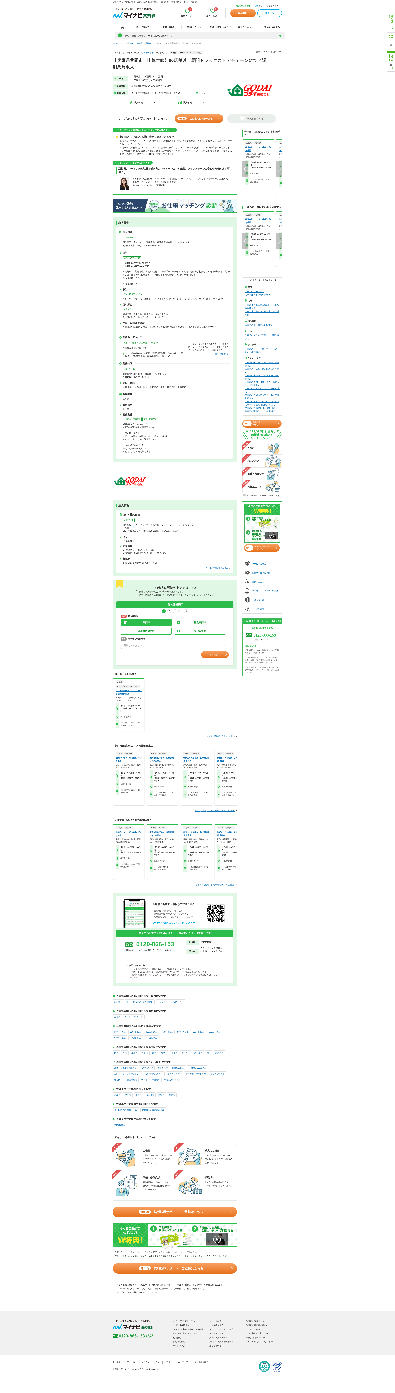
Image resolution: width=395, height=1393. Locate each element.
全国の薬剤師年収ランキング (259, 1333)
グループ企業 (182, 1362)
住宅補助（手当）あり (133, 294)
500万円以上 (183, 1032)
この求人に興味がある (196, 118)
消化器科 (198, 1053)
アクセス (201, 93)
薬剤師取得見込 (146, 631)
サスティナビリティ (150, 1362)
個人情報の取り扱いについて (186, 1333)
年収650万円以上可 (132, 258)
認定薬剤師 (200, 622)
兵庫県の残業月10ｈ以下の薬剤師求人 (262, 390)
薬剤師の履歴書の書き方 (257, 1325)
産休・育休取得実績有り (125, 1068)
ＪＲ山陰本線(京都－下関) (126, 1110)
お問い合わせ (179, 1341)
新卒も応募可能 (150, 419)
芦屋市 (117, 1095)
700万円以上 (135, 1038)
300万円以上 (120, 1032)
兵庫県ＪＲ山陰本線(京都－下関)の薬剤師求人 (262, 306)
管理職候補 (132, 1080)
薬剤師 (146, 622)
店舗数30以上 (178, 1068)
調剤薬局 (118, 1002)
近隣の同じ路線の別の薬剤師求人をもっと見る (215, 885)
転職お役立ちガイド (220, 27)
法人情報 (187, 102)
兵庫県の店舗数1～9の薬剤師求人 (261, 408)
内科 (116, 1053)
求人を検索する (272, 27)
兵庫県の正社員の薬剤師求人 (259, 325)
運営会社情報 (215, 1346)
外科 (125, 1053)
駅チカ (144, 1080)
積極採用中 (128, 237)
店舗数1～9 (128, 520)
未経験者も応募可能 (132, 419)
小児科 (174, 1053)
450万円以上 (167, 1032)
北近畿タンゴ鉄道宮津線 (153, 1110)
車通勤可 (154, 343)
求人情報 (138, 102)
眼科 (154, 1053)
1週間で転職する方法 (255, 1337)
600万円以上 (214, 1032)
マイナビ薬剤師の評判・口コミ (260, 1341)
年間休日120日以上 (197, 1068)
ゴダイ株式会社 (147, 52)
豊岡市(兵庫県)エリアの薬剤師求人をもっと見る (215, 811)
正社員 (117, 1017)
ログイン (269, 13)
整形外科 (186, 1053)
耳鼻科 (145, 1053)
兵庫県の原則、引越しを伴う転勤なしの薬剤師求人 (262, 383)
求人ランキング (246, 27)
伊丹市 (128, 1095)
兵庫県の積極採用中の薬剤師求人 (261, 411)
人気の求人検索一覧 (218, 1337)
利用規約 (177, 1337)
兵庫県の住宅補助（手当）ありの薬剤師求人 (262, 396)
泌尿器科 (219, 1053)
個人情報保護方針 (202, 1362)
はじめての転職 (253, 1329)
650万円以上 (120, 1038)
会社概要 (117, 1362)
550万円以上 (198, 1032)
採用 (168, 1362)
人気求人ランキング (218, 1333)
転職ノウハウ (194, 27)
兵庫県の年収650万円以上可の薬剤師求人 (262, 364)
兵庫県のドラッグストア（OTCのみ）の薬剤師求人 (261, 350)
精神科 (164, 1053)
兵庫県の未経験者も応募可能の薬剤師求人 (262, 377)
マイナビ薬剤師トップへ (184, 1321)
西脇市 (172, 1095)
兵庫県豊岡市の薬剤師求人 (258, 294)
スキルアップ (129, 309)
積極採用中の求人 (172, 1080)
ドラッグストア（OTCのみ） (170, 1002)
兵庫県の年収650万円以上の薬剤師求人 (262, 337)
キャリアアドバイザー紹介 (221, 1329)
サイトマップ (179, 1346)
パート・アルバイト (134, 1017)
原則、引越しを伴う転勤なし (136, 343)
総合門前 (118, 1080)
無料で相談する (222, 354)
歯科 (209, 1053)
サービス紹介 (143, 27)
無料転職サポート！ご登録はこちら (171, 1212)
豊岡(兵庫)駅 (120, 1125)
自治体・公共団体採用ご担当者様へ (189, 1329)
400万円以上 (151, 1032)
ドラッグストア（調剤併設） (140, 1002)
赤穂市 (161, 1095)
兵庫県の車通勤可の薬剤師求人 (260, 404)
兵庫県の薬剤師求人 (254, 291)
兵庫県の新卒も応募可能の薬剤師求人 (262, 371)
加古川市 (150, 1095)
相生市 (138, 1095)
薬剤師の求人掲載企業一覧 (221, 1341)
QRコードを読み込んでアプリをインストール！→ (177, 922)
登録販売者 (200, 631)
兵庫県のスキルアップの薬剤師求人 (262, 401)
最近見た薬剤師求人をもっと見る (221, 736)
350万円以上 (135, 1032)
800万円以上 (151, 1038)
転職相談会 (169, 27)
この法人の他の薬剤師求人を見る (214, 568)
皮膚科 (134, 1053)
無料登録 (243, 13)
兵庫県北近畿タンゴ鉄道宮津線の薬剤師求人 (262, 313)
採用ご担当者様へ (244, 6)
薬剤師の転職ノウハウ (256, 1321)
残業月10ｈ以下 (130, 369)
